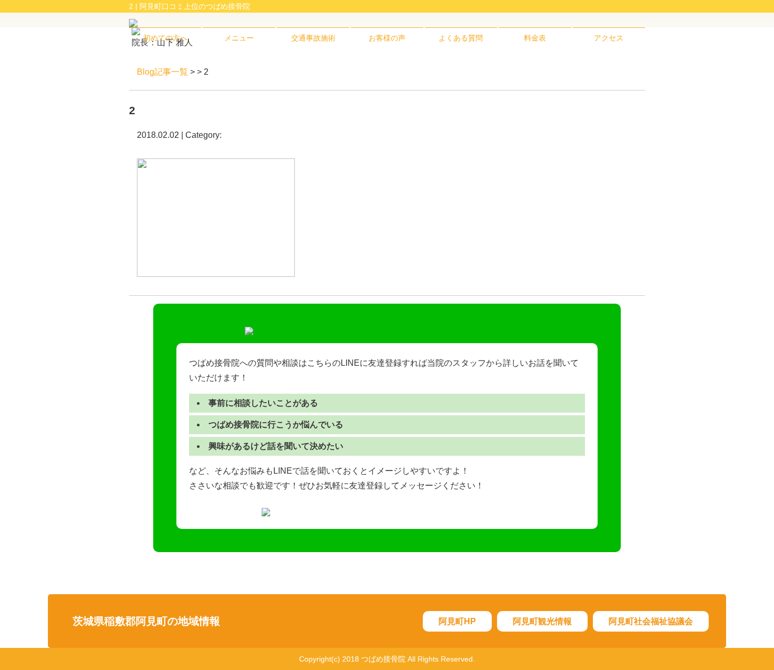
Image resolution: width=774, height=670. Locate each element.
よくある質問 (461, 38)
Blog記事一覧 (162, 71)
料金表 (535, 38)
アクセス (608, 38)
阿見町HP (457, 621)
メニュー (239, 38)
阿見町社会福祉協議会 (651, 621)
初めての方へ (165, 38)
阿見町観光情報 (542, 621)
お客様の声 (387, 38)
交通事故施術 (313, 38)
